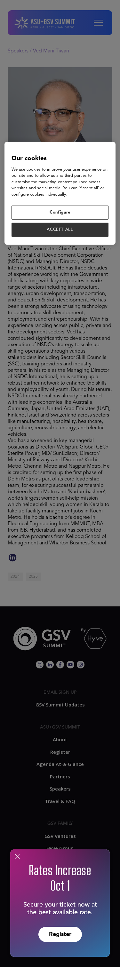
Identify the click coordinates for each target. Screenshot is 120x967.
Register (60, 934)
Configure (60, 212)
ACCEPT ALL (60, 230)
